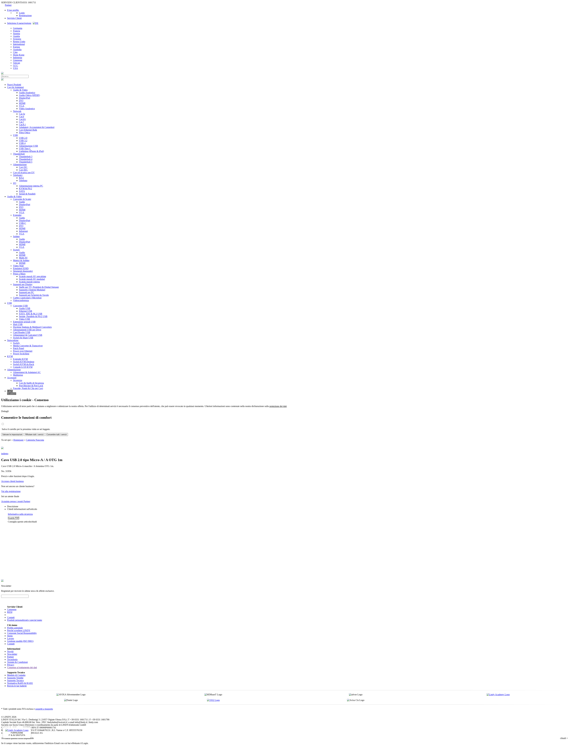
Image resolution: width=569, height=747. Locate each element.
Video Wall (18, 265)
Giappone (17, 60)
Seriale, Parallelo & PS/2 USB (33, 316)
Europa (16, 47)
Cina (15, 52)
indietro (4, 453)
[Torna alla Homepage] (2, 73)
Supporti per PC (26, 292)
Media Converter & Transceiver (28, 345)
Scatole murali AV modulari (32, 279)
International (19, 44)
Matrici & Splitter (21, 260)
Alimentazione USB (28, 146)
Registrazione (25, 15)
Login (22, 13)
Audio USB (24, 308)
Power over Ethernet (22, 351)
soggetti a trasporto (44, 709)
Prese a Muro (19, 273)
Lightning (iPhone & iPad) (31, 151)
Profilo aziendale (15, 628)
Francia (16, 31)
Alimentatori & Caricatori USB (27, 335)
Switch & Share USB (23, 337)
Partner (8, 5)
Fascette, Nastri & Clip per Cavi (28, 388)
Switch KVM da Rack (23, 364)
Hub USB (18, 324)
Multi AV (23, 257)
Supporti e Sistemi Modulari (32, 289)
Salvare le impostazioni (12, 434)
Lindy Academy (11, 392)
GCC (15, 65)
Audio (22, 202)
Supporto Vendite (15, 678)
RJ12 (21, 178)
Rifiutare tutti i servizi (34, 434)
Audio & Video (20, 90)
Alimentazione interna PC (31, 186)
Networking (12, 340)
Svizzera (17, 39)
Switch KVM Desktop (23, 361)
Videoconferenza (21, 300)
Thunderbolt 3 (25, 156)
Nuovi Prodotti (14, 84)
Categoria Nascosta (35, 440)
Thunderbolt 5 (25, 162)
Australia (17, 49)
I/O (14, 183)
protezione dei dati (278, 406)
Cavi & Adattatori (15, 87)
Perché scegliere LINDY (18, 630)
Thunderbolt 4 (25, 159)
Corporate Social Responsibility (22, 633)
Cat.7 (21, 122)
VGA (21, 106)
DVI (21, 100)
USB (15, 135)
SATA (22, 191)
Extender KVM (20, 359)
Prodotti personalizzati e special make (24, 620)
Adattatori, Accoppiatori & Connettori (36, 127)
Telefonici (17, 175)
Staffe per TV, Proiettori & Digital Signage (39, 287)
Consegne (11, 609)
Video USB (24, 319)
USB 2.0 (23, 138)
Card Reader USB (21, 332)
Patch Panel (18, 348)
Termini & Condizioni (17, 662)
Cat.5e (22, 114)
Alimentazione (20, 164)
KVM (10, 356)
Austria (16, 36)
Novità (10, 651)
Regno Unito (19, 41)
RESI (9, 612)
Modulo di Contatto (16, 675)
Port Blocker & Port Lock (31, 385)
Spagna (16, 33)
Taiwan (16, 63)
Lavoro (10, 638)
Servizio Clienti (14, 18)
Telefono (23, 180)
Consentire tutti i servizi (57, 434)
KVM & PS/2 (25, 188)
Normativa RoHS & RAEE (20, 683)
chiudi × (564, 738)
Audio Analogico (27, 92)
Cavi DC (23, 167)
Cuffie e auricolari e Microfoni (27, 297)
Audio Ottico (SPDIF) (29, 95)
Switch (16, 250)
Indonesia (17, 57)
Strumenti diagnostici (23, 271)
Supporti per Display (22, 284)
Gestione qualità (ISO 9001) (20, 641)
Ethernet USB (25, 311)
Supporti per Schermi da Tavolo (34, 295)
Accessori (11, 377)
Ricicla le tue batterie (17, 686)
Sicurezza (17, 380)
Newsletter (12, 654)
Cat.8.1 (22, 124)
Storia (10, 636)
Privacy (10, 665)
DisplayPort (24, 98)
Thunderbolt (19, 154)
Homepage (18, 440)
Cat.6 (21, 116)
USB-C (22, 223)
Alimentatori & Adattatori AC (27, 372)
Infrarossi (23, 231)
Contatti (11, 617)
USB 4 (22, 143)
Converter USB (20, 305)
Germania (17, 28)
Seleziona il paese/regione (19, 23)
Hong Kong (18, 55)
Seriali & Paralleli (27, 194)
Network (17, 111)
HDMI (22, 103)
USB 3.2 (23, 140)
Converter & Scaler (22, 199)
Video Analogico (27, 108)
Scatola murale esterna (29, 281)
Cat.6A (22, 119)
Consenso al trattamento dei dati (22, 667)
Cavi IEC (23, 170)
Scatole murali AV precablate (32, 276)
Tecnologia (12, 659)
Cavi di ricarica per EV (24, 172)
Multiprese (18, 375)
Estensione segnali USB (24, 321)
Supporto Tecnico (15, 680)
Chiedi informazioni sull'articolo (22, 509)
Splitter (16, 236)
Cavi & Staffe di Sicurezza (31, 383)
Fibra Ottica (24, 132)
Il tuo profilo (13, 10)
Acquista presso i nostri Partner (15, 501)
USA (15, 68)
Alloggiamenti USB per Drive (27, 329)
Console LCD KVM (22, 367)
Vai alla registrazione (11, 491)
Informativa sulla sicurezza (20, 514)
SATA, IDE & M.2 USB (30, 313)
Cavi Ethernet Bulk (28, 130)
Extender (17, 215)
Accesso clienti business (12, 481)
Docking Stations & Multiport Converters (32, 327)
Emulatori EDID (21, 268)
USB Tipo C (25, 148)
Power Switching (21, 353)
